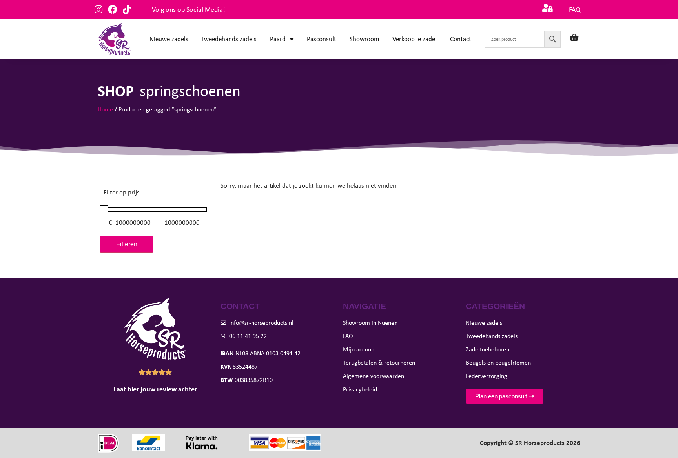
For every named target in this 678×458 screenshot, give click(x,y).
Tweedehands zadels (229, 39)
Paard (278, 39)
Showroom (364, 39)
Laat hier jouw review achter (155, 389)
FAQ (574, 9)
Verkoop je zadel (414, 39)
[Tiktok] (126, 9)
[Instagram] (98, 9)
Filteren (126, 244)
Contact (460, 39)
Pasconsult (321, 39)
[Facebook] (112, 9)
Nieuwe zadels (168, 39)
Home (105, 109)
